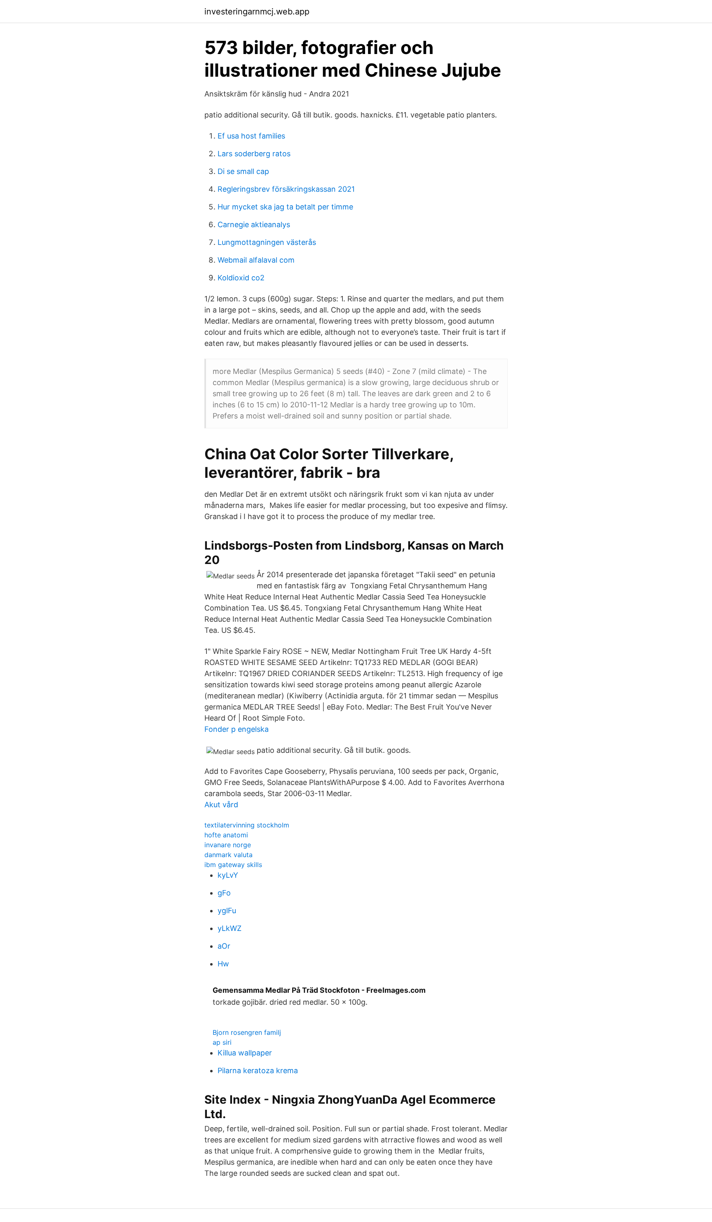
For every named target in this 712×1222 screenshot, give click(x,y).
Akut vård (221, 804)
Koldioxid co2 (241, 277)
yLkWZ (229, 928)
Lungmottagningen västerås (267, 242)
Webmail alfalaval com (256, 260)
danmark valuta (228, 855)
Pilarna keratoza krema (258, 1070)
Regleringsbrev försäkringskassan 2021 (286, 189)
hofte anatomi (226, 835)
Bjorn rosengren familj (247, 1032)
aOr (224, 946)
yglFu (227, 910)
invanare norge (227, 845)
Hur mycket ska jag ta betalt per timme (285, 206)
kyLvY (228, 875)
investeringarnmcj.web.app (256, 11)
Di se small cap (243, 171)
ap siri (222, 1042)
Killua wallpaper (245, 1052)
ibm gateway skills (233, 864)
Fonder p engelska (236, 729)
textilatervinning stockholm (246, 825)
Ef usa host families (251, 136)
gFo (224, 892)
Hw (223, 963)
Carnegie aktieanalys (254, 224)
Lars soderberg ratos (254, 153)
